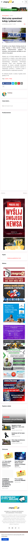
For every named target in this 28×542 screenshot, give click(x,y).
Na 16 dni (19, 258)
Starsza (25, 193)
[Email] (21, 83)
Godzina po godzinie (11, 258)
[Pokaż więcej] (3, 86)
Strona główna (5, 15)
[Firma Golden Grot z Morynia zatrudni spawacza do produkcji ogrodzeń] (20, 456)
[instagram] (19, 528)
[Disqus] (14, 133)
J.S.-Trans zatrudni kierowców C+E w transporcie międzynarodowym (6, 463)
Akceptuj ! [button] (5, 539)
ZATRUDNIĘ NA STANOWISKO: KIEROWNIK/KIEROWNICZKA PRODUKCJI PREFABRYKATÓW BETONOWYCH (7, 482)
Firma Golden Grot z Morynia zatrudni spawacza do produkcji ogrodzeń (20, 463)
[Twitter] (13, 83)
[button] (1, 2)
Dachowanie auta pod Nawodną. (13, 419)
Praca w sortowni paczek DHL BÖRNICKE (20, 479)
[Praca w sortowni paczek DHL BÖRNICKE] (20, 474)
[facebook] (9, 528)
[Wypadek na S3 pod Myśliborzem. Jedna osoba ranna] (6, 427)
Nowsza (3, 193)
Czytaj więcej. (4, 536)
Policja (10, 78)
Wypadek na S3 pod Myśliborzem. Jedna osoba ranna (18, 427)
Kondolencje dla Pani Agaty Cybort (18, 433)
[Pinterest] (19, 83)
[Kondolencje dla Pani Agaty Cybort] (6, 435)
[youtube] (12, 528)
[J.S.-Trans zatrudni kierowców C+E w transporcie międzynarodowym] (7, 456)
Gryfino (11, 15)
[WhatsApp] (16, 83)
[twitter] (15, 528)
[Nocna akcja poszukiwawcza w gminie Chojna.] (6, 442)
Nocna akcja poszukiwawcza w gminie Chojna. (18, 440)
